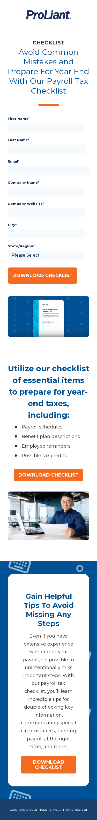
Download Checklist (48, 475)
